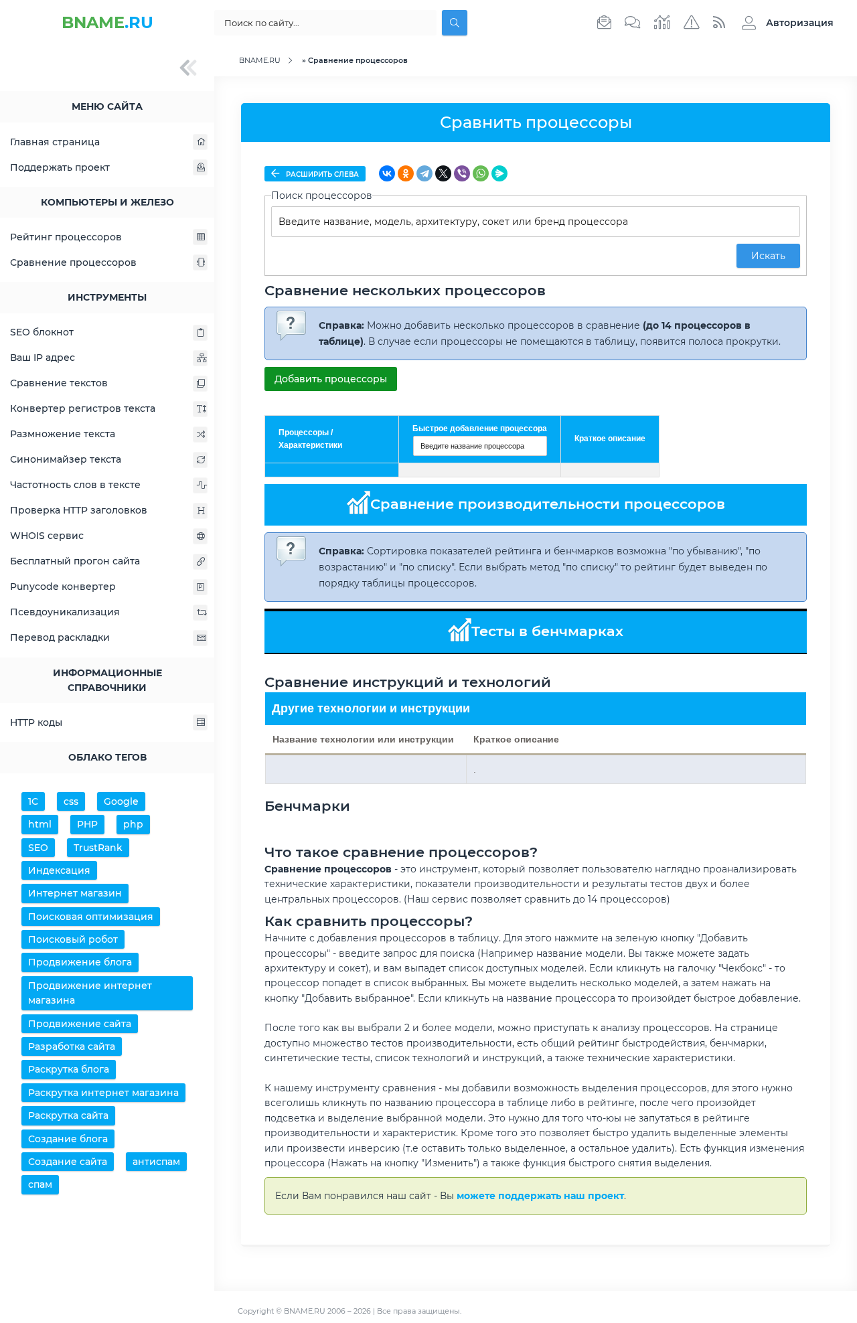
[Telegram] (424, 173)
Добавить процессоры (331, 379)
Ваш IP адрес (42, 358)
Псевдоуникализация (65, 612)
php (133, 824)
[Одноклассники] (406, 173)
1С (33, 801)
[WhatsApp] (481, 173)
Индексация (59, 870)
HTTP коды (36, 722)
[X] (443, 173)
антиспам (156, 1162)
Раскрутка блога (68, 1069)
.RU (107, 22)
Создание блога (68, 1139)
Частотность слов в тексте (75, 485)
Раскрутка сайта (68, 1115)
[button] (784, 22)
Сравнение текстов (59, 383)
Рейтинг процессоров (66, 237)
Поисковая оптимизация (90, 917)
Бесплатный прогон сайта (75, 561)
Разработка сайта (71, 1046)
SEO (38, 848)
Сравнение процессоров (73, 262)
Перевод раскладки (60, 637)
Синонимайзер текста (65, 459)
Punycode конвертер (63, 586)
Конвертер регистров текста (82, 408)
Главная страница (55, 142)
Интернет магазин (75, 893)
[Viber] (462, 173)
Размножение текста (62, 434)
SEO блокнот (42, 332)
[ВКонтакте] (387, 173)
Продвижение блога (80, 962)
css (71, 801)
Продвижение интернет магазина (90, 993)
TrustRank (98, 848)
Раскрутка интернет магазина (103, 1093)
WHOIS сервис (47, 536)
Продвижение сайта (79, 1024)
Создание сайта (67, 1162)
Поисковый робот (73, 939)
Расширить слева (321, 174)
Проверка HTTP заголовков (78, 510)
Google (121, 801)
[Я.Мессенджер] (499, 173)
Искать (768, 256)
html (40, 824)
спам (40, 1184)
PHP (87, 824)
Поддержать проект (60, 167)
